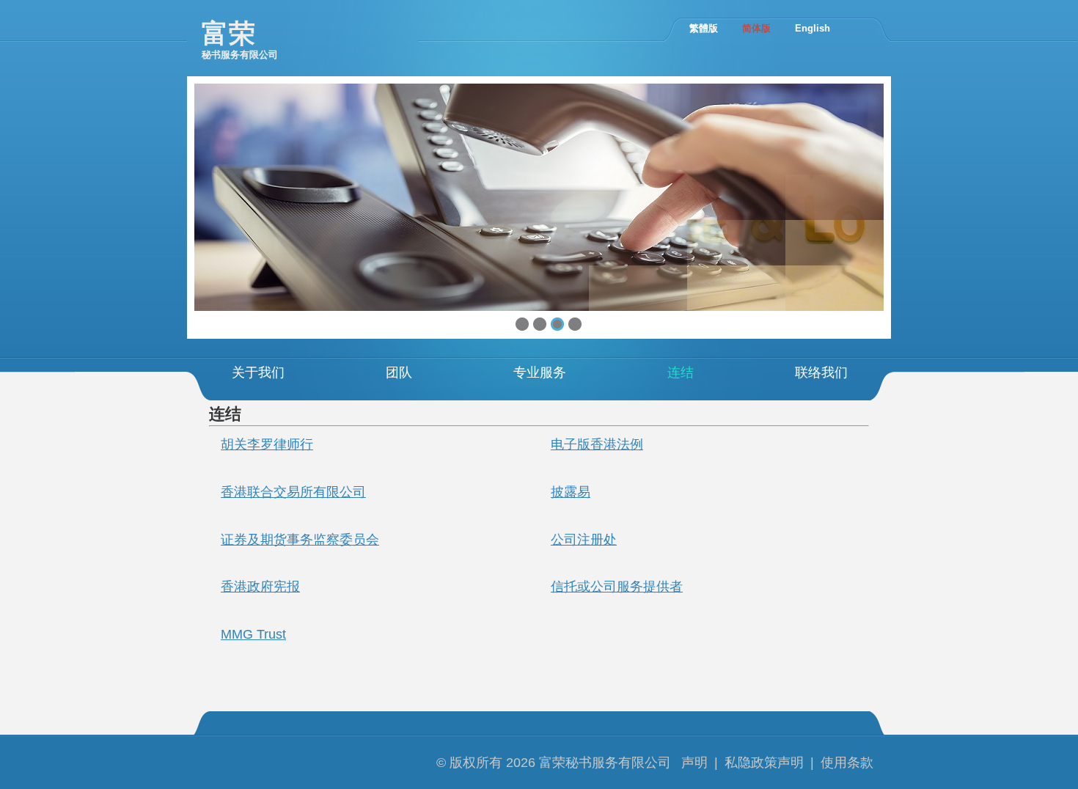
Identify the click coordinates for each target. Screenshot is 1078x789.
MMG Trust (253, 634)
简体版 (756, 28)
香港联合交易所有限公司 (293, 492)
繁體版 (703, 28)
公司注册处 (584, 539)
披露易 (570, 492)
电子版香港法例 (597, 444)
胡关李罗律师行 (267, 444)
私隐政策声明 (764, 762)
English (812, 28)
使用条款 (847, 762)
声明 (694, 762)
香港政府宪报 (260, 586)
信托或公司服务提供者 (617, 586)
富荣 (240, 39)
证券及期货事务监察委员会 (300, 539)
